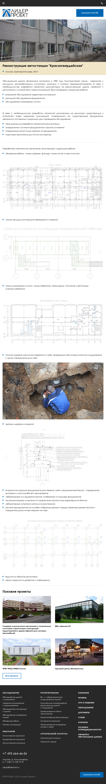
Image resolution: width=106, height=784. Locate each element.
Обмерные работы (11, 721)
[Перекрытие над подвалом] (53, 252)
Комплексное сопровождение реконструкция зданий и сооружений (53, 705)
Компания (83, 693)
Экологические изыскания (14, 743)
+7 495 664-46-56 (15, 753)
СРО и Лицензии (86, 703)
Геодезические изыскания (14, 739)
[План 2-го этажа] (53, 186)
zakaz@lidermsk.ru (11, 767)
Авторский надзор (48, 742)
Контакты (83, 722)
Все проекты (11, 676)
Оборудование (85, 707)
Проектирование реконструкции (54, 717)
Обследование (11, 693)
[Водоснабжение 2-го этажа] (53, 321)
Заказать (89, 13)
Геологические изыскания (14, 736)
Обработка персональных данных (90, 735)
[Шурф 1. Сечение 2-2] (53, 457)
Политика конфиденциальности (89, 728)
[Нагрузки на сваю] (53, 543)
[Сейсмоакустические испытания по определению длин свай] (53, 391)
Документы (84, 712)
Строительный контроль (54, 734)
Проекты (82, 698)
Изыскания (9, 731)
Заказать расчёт (91, 775)
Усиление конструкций (50, 721)
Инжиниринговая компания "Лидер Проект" (15, 13)
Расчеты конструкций (12, 725)
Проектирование (49, 693)
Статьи (81, 717)
